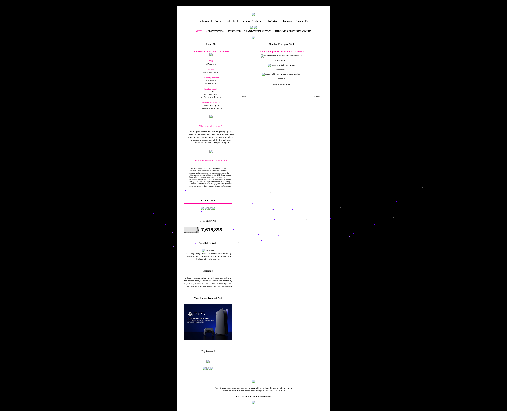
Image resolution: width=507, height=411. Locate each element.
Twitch (217, 21)
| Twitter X (230, 21)
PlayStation (272, 21)
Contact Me (302, 21)
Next (244, 97)
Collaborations (215, 108)
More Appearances (281, 84)
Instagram (204, 21)
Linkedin (287, 21)
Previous (316, 97)
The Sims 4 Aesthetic (250, 21)
